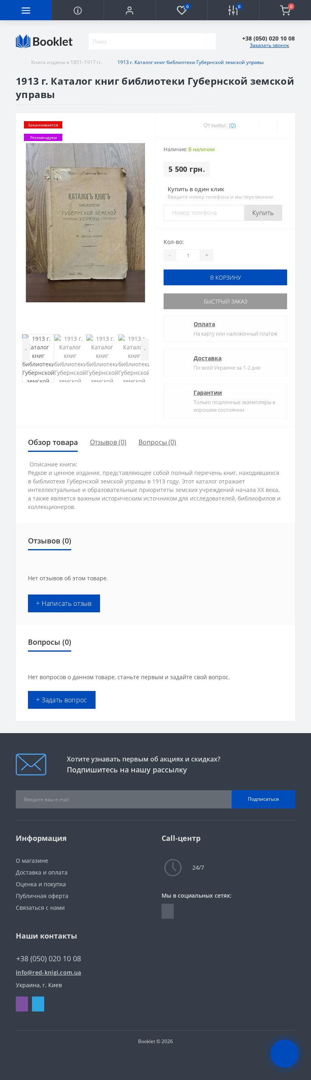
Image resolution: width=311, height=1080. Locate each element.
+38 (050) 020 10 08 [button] (48, 958)
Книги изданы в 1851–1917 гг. (66, 62)
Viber (22, 1004)
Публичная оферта (42, 896)
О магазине (32, 860)
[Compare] (286, 125)
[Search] (210, 41)
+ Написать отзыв (64, 603)
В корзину (225, 277)
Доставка (208, 358)
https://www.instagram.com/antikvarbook (168, 911)
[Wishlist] (268, 125)
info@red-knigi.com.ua (48, 972)
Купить (263, 212)
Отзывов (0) (108, 442)
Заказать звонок (269, 45)
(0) (232, 125)
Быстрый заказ (225, 301)
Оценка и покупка (41, 884)
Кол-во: (174, 242)
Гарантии (208, 392)
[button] (130, 10)
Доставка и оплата (42, 872)
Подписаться (263, 799)
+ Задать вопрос (61, 699)
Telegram (38, 1004)
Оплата (204, 324)
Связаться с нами (40, 907)
